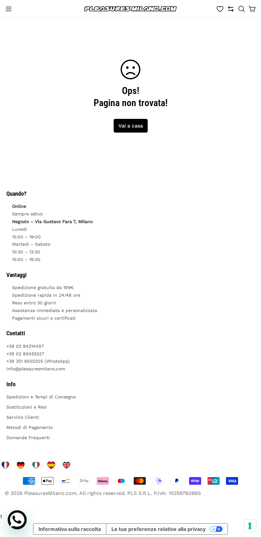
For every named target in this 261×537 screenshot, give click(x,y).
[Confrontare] (231, 9)
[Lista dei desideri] (220, 9)
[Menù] (8, 9)
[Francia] (5, 465)
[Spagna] (51, 465)
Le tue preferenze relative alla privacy (158, 529)
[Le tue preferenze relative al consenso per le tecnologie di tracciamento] (250, 526)
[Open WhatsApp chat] (17, 519)
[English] (66, 465)
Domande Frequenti (28, 437)
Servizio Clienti (22, 417)
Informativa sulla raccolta (70, 529)
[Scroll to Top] (248, 502)
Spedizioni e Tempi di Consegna (41, 396)
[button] (241, 9)
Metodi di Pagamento (29, 427)
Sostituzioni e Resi (26, 407)
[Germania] (20, 465)
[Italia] (36, 465)
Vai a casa (130, 126)
